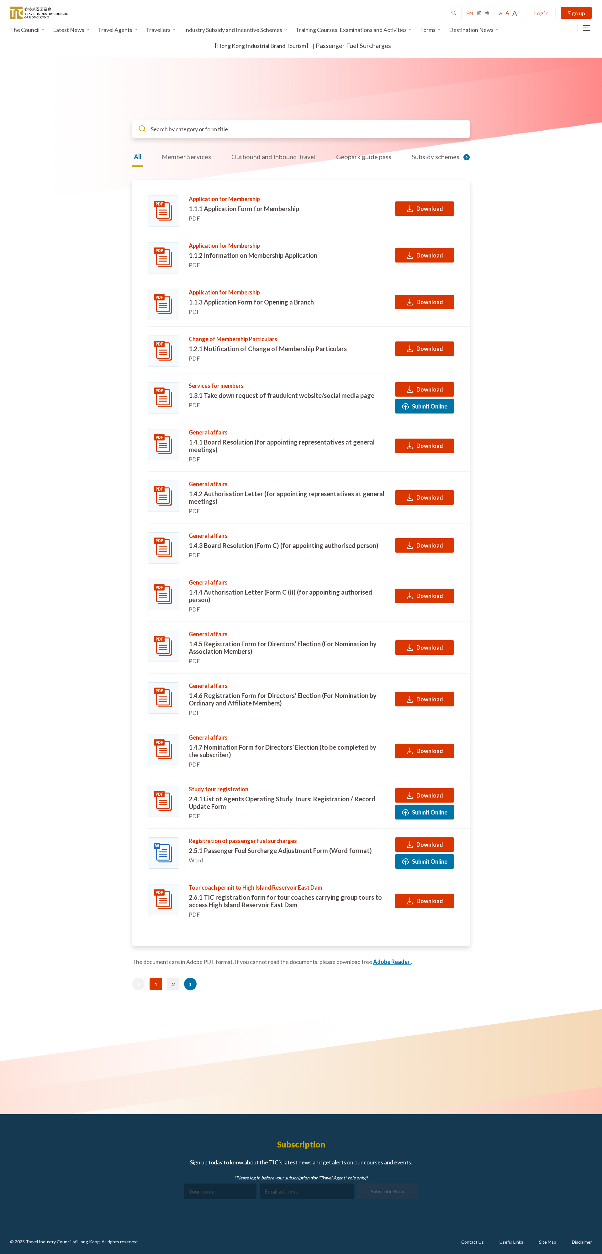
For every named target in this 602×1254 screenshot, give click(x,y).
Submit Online (429, 406)
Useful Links (511, 1242)
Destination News (471, 29)
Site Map (547, 1242)
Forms (428, 29)
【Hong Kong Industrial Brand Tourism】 (261, 45)
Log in (541, 13)
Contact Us (472, 1242)
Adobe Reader (392, 961)
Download (429, 208)
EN (469, 13)
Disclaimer (582, 1242)
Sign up (576, 13)
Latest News (68, 29)
